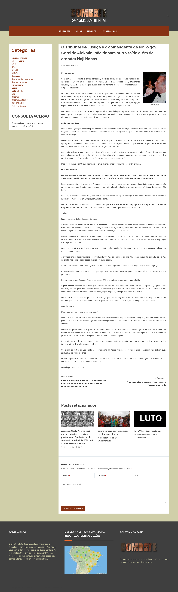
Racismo (15, 97)
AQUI (150, 562)
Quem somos (64, 31)
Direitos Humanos (19, 82)
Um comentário (104, 441)
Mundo (15, 94)
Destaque (16, 76)
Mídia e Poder (17, 91)
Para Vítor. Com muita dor (147, 431)
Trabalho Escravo (19, 106)
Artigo (14, 64)
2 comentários (140, 437)
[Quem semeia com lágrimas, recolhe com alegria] (114, 419)
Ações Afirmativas (19, 58)
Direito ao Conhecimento (22, 79)
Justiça (14, 88)
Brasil (14, 67)
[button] (72, 31)
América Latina (18, 61)
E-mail (102, 475)
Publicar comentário (73, 508)
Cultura (15, 73)
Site (136, 475)
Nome (66, 475)
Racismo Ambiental (20, 100)
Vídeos (79, 31)
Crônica (15, 70)
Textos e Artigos (109, 31)
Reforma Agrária (19, 103)
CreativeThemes (54, 587)
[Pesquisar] (168, 16)
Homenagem (17, 85)
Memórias (91, 31)
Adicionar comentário (73, 484)
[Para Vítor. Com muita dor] (150, 419)
